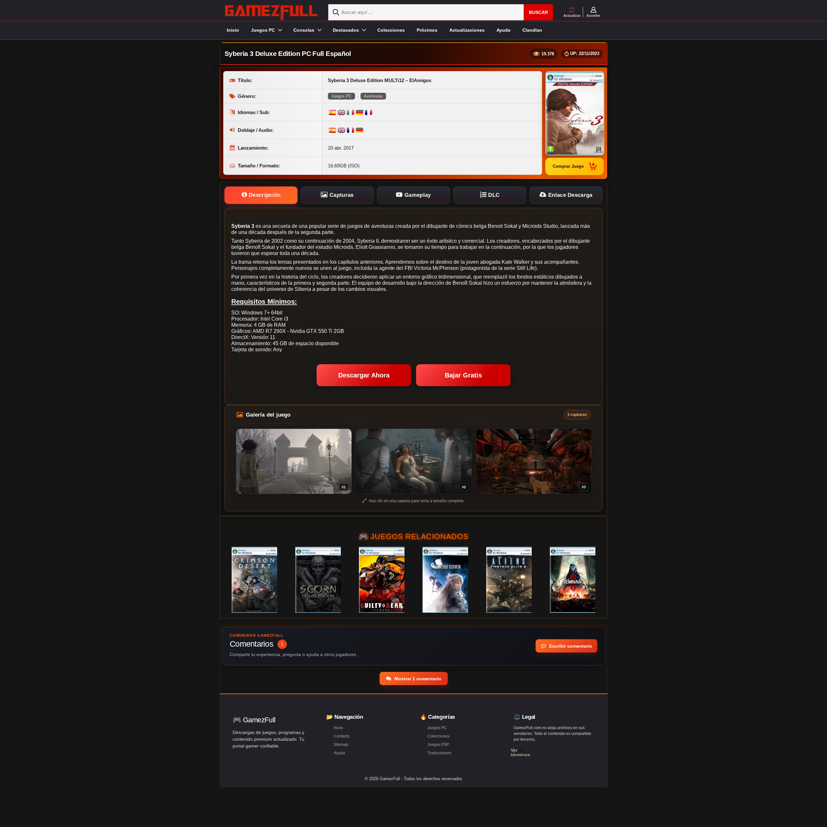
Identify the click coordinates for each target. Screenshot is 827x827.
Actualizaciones (467, 30)
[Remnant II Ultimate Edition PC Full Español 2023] (572, 580)
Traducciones (439, 753)
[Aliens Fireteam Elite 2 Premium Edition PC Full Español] (509, 580)
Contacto (342, 736)
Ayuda (503, 30)
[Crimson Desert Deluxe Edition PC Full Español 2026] (254, 580)
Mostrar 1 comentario (417, 678)
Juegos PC (341, 96)
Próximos (427, 30)
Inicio (233, 30)
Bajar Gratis (463, 375)
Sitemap (341, 744)
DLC (493, 195)
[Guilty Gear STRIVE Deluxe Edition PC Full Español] (381, 580)
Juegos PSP (438, 744)
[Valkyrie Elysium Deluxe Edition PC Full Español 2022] (445, 580)
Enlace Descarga (569, 195)
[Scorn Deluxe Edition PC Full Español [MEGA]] (318, 580)
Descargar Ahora (364, 375)
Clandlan (532, 30)
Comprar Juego (568, 166)
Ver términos (520, 752)
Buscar (538, 12)
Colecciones (391, 30)
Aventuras (373, 96)
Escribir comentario (570, 646)
